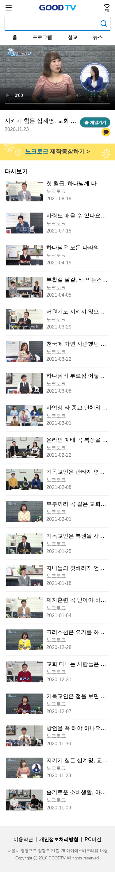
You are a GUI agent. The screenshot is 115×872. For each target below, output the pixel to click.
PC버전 (93, 839)
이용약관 (23, 839)
